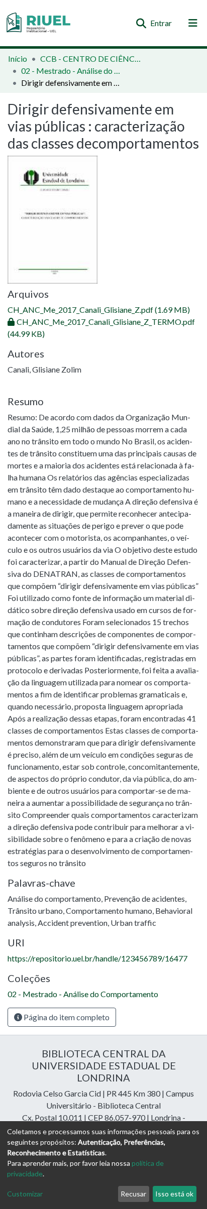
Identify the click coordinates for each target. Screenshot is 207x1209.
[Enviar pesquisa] (141, 23)
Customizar (25, 1193)
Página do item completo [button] (66, 1017)
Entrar (161, 23)
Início (17, 58)
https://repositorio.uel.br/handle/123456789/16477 (97, 958)
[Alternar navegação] (193, 23)
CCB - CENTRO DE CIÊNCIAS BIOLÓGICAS (90, 58)
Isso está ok (174, 1193)
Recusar (133, 1193)
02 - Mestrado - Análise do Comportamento (71, 70)
